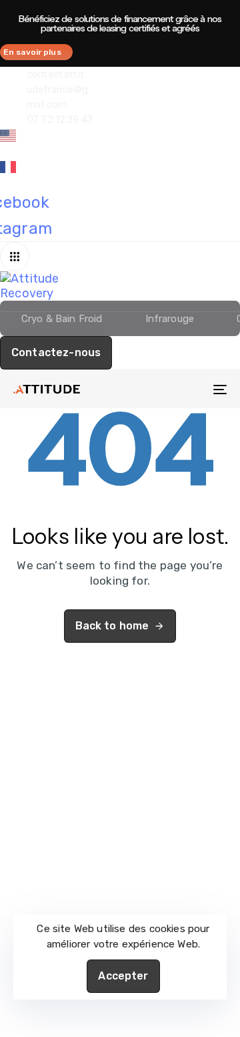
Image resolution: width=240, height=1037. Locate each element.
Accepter (123, 976)
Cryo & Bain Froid (62, 319)
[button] (18, 256)
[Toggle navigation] (191, 389)
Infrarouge (170, 319)
